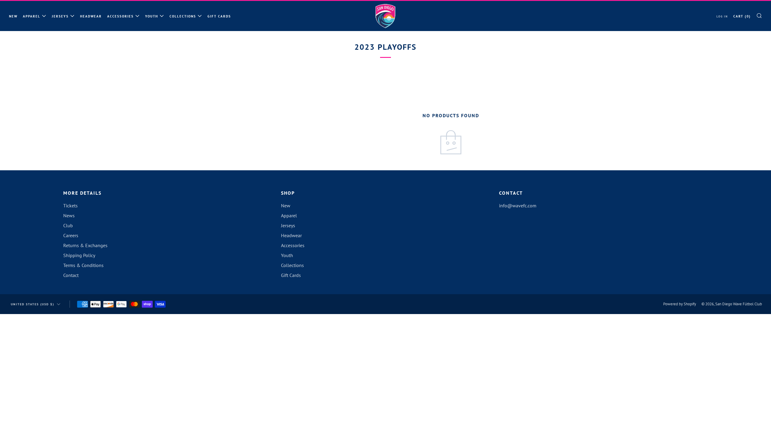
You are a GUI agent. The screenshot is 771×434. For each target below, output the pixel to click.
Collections (183, 16)
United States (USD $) (32, 304)
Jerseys (60, 16)
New (13, 16)
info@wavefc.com (517, 206)
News (69, 215)
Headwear (91, 16)
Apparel (31, 16)
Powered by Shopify (679, 304)
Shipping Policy (79, 255)
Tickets (70, 206)
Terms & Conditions (83, 265)
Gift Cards (219, 16)
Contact (71, 275)
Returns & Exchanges (85, 245)
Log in (722, 16)
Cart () (742, 16)
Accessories (120, 16)
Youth (151, 16)
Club (68, 225)
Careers (70, 235)
